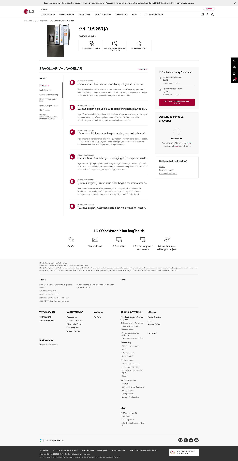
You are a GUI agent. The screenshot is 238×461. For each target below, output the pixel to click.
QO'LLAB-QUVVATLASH (131, 312)
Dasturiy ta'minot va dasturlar (133, 338)
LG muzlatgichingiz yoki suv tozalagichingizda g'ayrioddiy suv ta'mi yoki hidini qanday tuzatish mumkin (113, 108)
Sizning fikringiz (127, 356)
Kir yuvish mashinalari (74, 320)
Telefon (124, 349)
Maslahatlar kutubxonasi (131, 326)
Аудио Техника (46, 320)
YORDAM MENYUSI (87, 36)
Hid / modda (44, 110)
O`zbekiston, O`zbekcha (53, 440)
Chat (189, 143)
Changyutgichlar (72, 327)
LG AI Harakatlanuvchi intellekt (133, 423)
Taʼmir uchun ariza (166, 170)
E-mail (123, 279)
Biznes (209, 8)
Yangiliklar (125, 383)
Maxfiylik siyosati (88, 450)
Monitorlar (98, 312)
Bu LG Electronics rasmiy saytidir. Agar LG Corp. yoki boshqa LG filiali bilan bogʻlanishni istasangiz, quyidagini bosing (79, 457)
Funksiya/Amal (45, 90)
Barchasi (42, 86)
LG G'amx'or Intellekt (128, 413)
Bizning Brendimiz (154, 317)
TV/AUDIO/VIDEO (47, 312)
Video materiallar (128, 329)
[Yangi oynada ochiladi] (180, 440)
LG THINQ (152, 333)
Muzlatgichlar (71, 317)
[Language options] (203, 14)
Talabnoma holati (128, 353)
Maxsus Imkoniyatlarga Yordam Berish (143, 450)
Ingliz (165, 91)
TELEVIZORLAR (45, 317)
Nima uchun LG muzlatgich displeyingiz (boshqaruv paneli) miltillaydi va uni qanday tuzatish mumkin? (113, 158)
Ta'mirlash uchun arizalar (131, 364)
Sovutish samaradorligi (48, 95)
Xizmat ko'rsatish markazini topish (132, 371)
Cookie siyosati (102, 450)
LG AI (122, 408)
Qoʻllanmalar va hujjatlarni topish (177, 102)
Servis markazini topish (168, 173)
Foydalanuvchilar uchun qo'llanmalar (130, 334)
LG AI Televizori (127, 416)
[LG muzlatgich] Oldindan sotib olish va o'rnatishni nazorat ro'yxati (113, 207)
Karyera (150, 320)
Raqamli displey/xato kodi (47, 100)
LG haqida (152, 312)
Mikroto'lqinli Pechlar (74, 324)
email (177, 146)
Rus (164, 80)
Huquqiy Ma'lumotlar (119, 450)
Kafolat (162, 166)
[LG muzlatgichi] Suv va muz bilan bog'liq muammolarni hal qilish (113, 183)
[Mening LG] (207, 14)
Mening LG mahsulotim (130, 397)
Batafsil (142, 69)
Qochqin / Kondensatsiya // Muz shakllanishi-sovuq (48, 116)
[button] (235, 3)
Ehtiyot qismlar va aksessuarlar (133, 387)
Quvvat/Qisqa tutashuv (48, 106)
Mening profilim (127, 393)
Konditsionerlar (46, 340)
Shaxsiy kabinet (127, 390)
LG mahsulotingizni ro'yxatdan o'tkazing (132, 318)
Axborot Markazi (154, 324)
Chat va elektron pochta (130, 346)
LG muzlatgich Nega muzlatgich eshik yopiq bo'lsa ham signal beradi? (113, 133)
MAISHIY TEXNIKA (74, 312)
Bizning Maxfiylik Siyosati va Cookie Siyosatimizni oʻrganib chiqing (171, 3)
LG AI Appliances (73, 331)
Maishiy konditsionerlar (48, 345)
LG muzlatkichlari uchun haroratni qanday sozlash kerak (110, 84)
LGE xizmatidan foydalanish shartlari (65, 450)
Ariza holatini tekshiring (130, 367)
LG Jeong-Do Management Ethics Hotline (186, 452)
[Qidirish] (212, 14)
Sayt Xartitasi (44, 450)
